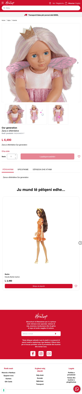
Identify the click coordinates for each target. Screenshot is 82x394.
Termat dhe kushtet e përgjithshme (71, 380)
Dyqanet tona (8, 375)
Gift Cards (8, 381)
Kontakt (40, 378)
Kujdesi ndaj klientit (40, 369)
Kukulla (14, 20)
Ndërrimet (39, 381)
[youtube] (49, 353)
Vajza (9, 20)
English (77, 3)
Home (4, 20)
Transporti (40, 384)
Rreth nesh (8, 368)
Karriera (8, 378)
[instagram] (41, 353)
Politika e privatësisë (71, 373)
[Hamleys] (50, 3)
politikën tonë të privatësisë (41, 344)
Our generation (9, 127)
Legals (71, 368)
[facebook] (32, 353)
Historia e (8, 372)
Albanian (71, 3)
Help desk (40, 375)
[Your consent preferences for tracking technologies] (4, 390)
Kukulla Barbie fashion (12, 277)
